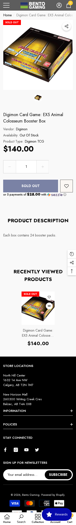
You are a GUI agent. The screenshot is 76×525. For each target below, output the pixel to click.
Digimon (21, 129)
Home (7, 15)
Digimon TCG (34, 141)
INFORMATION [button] (14, 410)
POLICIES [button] (10, 424)
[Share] (66, 26)
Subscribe (58, 474)
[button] (59, 5)
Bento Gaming (30, 495)
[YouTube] (26, 449)
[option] (38, 55)
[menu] (6, 5)
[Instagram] (16, 449)
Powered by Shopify (52, 495)
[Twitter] (37, 449)
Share (66, 26)
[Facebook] (5, 449)
